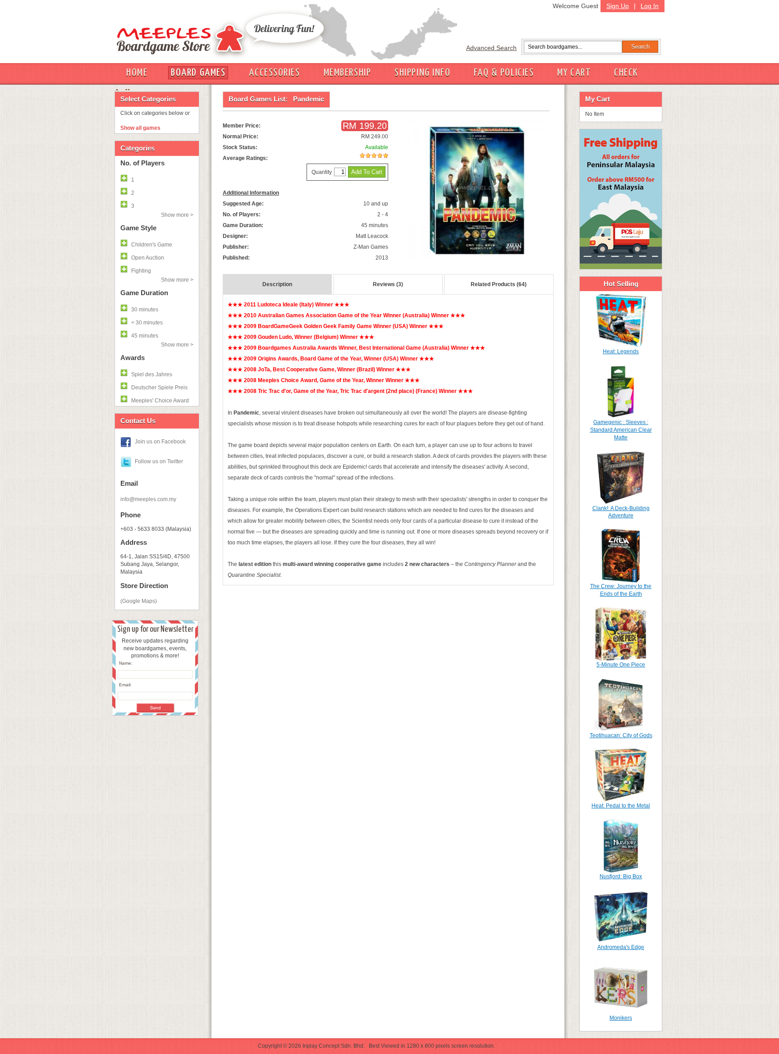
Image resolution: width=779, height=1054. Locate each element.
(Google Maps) (138, 601)
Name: (126, 663)
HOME (136, 73)
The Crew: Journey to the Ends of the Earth (620, 590)
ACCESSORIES (274, 73)
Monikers (620, 1018)
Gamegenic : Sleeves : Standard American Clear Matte (621, 430)
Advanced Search (491, 47)
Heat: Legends (621, 351)
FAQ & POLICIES (504, 73)
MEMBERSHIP (347, 73)
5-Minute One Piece (620, 665)
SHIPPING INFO (422, 73)
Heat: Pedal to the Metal (620, 806)
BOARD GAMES (198, 73)
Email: (125, 684)
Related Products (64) (499, 284)
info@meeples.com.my (148, 499)
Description (277, 284)
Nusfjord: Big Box (621, 876)
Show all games (140, 128)
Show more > (177, 215)
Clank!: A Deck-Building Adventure (621, 512)
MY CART (574, 73)
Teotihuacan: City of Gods (621, 735)
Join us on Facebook (160, 441)
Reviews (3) (388, 284)
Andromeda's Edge (620, 947)
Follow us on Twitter (159, 461)
